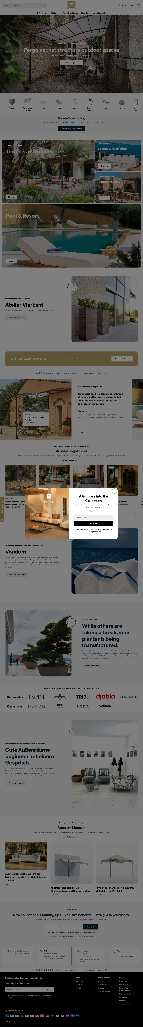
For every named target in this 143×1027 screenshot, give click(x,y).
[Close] (114, 491)
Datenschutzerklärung (94, 529)
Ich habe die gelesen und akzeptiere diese (94, 530)
